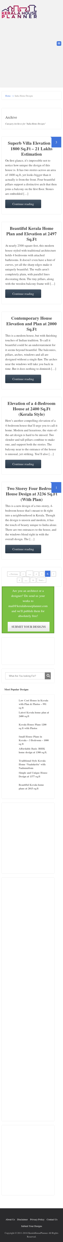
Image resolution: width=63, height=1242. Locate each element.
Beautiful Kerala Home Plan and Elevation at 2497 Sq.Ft (31, 233)
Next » (41, 580)
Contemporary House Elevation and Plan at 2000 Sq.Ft (31, 323)
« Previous (13, 574)
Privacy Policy (37, 1219)
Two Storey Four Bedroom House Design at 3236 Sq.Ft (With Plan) (31, 494)
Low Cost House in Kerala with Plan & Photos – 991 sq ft (33, 704)
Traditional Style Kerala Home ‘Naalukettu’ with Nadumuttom (32, 764)
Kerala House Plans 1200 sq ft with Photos (32, 726)
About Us (10, 1219)
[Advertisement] (31, 52)
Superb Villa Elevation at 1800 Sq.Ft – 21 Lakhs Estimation (31, 148)
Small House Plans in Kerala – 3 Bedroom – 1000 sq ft (34, 740)
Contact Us (52, 1219)
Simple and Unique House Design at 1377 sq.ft (33, 774)
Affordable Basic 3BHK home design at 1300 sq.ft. (33, 750)
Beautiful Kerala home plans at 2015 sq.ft (31, 786)
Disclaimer (22, 1219)
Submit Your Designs (29, 626)
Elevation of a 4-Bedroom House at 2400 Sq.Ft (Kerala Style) (31, 408)
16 (33, 580)
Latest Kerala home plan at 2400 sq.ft (34, 714)
